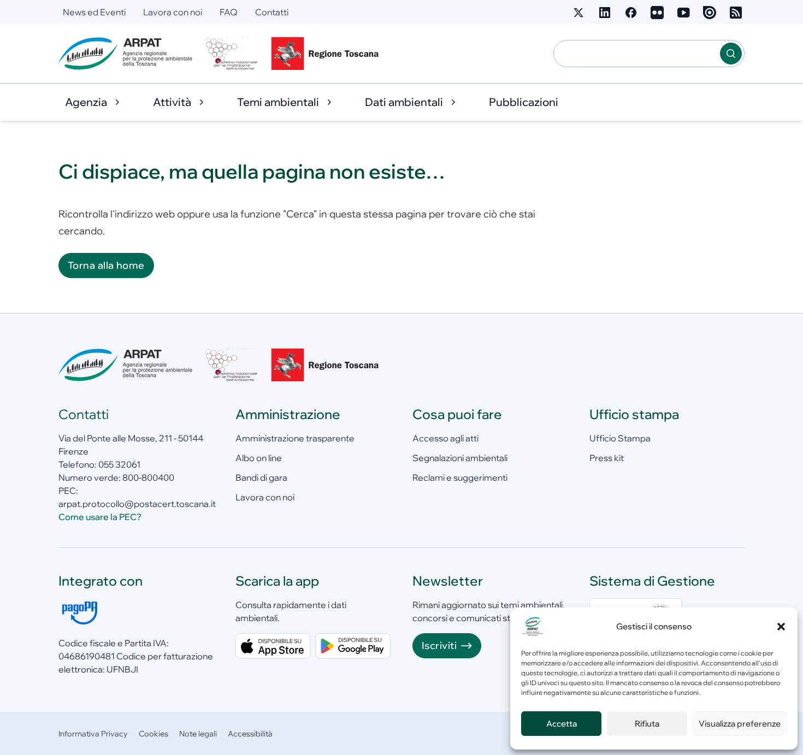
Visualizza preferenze (740, 723)
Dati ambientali (404, 102)
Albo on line (258, 457)
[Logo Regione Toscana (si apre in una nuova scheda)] (327, 53)
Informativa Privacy (93, 734)
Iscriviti (439, 645)
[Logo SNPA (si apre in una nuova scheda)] (231, 53)
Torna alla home (106, 265)
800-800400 (148, 477)
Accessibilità (250, 734)
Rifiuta (647, 723)
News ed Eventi (94, 12)
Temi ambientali (278, 102)
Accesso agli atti (445, 438)
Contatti (271, 12)
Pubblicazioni (523, 102)
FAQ (229, 12)
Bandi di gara (261, 477)
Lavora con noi (172, 12)
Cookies (153, 734)
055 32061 (119, 464)
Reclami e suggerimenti (459, 477)
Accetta (561, 723)
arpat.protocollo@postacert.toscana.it (137, 503)
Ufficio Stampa (620, 438)
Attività (172, 102)
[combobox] (637, 53)
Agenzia (86, 102)
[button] (781, 626)
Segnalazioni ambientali (459, 457)
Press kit (606, 457)
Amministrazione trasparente (295, 438)
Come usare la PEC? (99, 516)
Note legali (198, 734)
